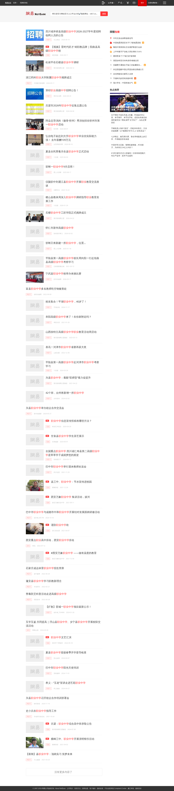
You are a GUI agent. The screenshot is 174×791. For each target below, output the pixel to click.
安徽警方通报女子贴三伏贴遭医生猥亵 (128, 65)
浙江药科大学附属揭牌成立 (49, 77)
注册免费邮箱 (152, 3)
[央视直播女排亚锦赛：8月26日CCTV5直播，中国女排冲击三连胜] (129, 102)
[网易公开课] (111, 2)
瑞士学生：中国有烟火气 (123, 83)
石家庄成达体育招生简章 (45, 568)
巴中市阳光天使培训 (62, 667)
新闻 (28, 546)
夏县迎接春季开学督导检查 (66, 652)
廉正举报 (131, 788)
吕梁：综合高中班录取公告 (71, 723)
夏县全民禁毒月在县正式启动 (67, 151)
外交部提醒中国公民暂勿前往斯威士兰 (128, 69)
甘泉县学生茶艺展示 (67, 436)
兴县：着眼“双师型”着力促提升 (68, 377)
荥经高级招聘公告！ (62, 90)
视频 (47, 55)
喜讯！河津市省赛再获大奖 (66, 347)
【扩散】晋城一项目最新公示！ (68, 606)
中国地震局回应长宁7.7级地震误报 (127, 42)
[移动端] (103, 2)
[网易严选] (120, 2)
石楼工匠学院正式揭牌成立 (66, 212)
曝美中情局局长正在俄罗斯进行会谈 (127, 47)
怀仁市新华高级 (60, 227)
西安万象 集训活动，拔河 (70, 497)
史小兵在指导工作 (41, 711)
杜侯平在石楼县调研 (62, 62)
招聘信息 (85, 788)
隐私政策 (100, 788)
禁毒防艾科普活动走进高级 (46, 594)
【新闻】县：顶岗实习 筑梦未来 (49, 754)
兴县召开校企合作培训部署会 (47, 698)
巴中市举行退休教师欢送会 (66, 466)
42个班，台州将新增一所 (65, 392)
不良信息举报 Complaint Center (115, 788)
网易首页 (8, 3)
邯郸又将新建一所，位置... (66, 243)
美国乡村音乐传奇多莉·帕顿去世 (126, 60)
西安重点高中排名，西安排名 (50, 540)
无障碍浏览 (24, 3)
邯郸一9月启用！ (60, 166)
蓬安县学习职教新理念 (44, 581)
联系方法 (78, 788)
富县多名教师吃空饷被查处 (46, 288)
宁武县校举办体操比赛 (63, 273)
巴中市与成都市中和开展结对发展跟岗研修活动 (63, 512)
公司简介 (70, 788)
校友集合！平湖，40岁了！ (66, 301)
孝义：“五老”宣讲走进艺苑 (66, 682)
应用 (14, 3)
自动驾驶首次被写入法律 (123, 74)
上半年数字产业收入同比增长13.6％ (127, 51)
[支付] (128, 2)
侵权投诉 (138, 788)
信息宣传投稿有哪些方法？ (71, 421)
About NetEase (60, 788)
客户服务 (93, 788)
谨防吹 (59, 525)
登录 (142, 3)
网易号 (48, 40)
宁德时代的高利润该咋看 (123, 78)
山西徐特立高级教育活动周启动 (71, 332)
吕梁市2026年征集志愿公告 (66, 105)
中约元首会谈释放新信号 (123, 38)
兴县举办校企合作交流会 (45, 408)
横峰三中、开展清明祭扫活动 (72, 739)
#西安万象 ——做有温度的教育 (73, 553)
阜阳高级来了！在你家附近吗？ (68, 316)
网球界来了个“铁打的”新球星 (124, 56)
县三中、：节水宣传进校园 (71, 481)
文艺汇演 (61, 637)
